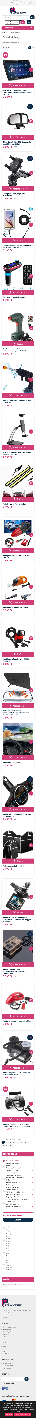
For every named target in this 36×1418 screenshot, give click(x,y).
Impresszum (7, 1368)
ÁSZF (4, 1351)
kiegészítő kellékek (12, 1187)
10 (25, 1142)
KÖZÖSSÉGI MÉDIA (9, 1383)
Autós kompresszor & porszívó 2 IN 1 (17, 1021)
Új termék (9, 1201)
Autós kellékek (11, 1161)
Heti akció (9, 1173)
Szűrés (18, 1220)
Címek (21, 5)
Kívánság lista (28, 3)
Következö (6, 1145)
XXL (8, 1262)
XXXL (9, 1265)
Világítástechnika (12, 1206)
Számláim (16, 5)
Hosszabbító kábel (12, 1175)
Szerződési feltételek (9, 1365)
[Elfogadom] (33, 1409)
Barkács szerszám (12, 1163)
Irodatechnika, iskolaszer (14, 1177)
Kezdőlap (4, 32)
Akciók (5, 1349)
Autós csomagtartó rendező (13, 866)
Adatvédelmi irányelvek (22, 1414)
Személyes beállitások (9, 3)
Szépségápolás (11, 1197)
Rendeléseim (20, 3)
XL (8, 1258)
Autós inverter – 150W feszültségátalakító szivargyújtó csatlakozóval (15, 971)
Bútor (8, 1165)
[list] (33, 47)
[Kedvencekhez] (31, 69)
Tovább (20, 240)
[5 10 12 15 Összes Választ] (6, 47)
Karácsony (9, 1185)
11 (29, 1142)
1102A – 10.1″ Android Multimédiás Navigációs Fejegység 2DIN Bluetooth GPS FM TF (17, 92)
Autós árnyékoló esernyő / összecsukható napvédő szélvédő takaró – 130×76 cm (16, 713)
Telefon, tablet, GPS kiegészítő (16, 1199)
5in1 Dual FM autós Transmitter (15, 297)
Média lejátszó (11, 1189)
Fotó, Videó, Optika (12, 1168)
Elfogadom (9, 1414)
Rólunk (5, 1346)
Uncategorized (11, 1204)
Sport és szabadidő (12, 1194)
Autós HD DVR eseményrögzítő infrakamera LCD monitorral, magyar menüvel (17, 920)
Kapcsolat (6, 1353)
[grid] (29, 47)
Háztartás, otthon (12, 1170)
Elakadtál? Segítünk (18, 1)
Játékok (8, 1180)
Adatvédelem (7, 1363)
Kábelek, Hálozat (11, 1182)
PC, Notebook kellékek (13, 1192)
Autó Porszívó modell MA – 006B (15, 607)
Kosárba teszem (20, 85)
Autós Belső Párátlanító (12, 762)
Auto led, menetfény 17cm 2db (14, 504)
